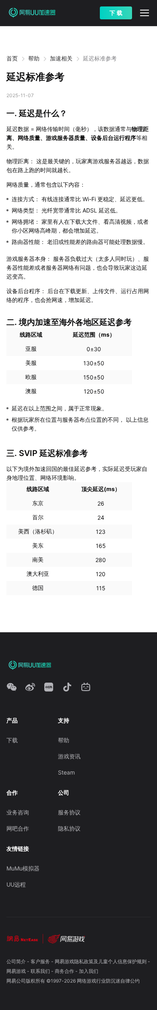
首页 (12, 58)
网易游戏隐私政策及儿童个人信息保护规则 (101, 961)
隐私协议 (69, 828)
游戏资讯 (69, 756)
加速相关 (61, 58)
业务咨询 (17, 812)
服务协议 (69, 812)
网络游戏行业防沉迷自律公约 (108, 981)
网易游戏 (16, 971)
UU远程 (16, 884)
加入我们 (88, 971)
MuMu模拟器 (22, 868)
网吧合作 (17, 828)
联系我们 (40, 971)
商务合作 (64, 971)
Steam (66, 772)
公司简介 (16, 961)
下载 (12, 740)
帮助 (33, 58)
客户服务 (40, 961)
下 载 (115, 13)
